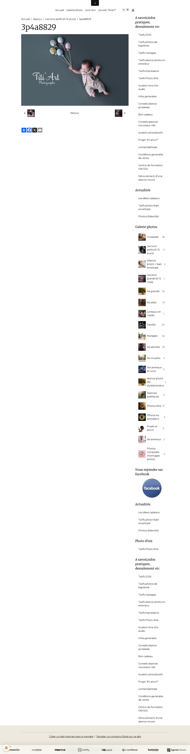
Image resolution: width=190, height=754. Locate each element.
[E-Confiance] (129, 750)
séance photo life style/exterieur (157, 382)
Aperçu (37, 19)
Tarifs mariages (147, 53)
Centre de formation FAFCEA (150, 167)
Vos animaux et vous (156, 369)
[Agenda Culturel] (176, 750)
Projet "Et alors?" (148, 140)
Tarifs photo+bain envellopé (148, 207)
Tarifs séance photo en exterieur (151, 62)
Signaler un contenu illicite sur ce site (118, 736)
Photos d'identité (148, 216)
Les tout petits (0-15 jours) (60, 19)
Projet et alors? (156, 428)
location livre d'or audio (148, 87)
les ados (156, 302)
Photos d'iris (156, 406)
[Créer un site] (13, 750)
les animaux (156, 439)
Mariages (156, 335)
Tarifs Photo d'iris (148, 78)
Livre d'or (90, 10)
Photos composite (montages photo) (156, 454)
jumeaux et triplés (156, 313)
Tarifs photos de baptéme (147, 44)
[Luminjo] (153, 750)
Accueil (59, 10)
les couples (156, 358)
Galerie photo (74, 10)
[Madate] (36, 750)
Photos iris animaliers (156, 417)
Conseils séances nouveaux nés (148, 123)
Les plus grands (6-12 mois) (156, 279)
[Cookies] (6, 747)
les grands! (156, 291)
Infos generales (147, 96)
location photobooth (150, 132)
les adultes (156, 347)
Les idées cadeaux (149, 198)
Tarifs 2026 (144, 34)
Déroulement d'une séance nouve (150, 178)
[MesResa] (60, 750)
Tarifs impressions (148, 71)
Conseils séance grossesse (147, 105)
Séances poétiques (156, 395)
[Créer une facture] (106, 750)
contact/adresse (147, 147)
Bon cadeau (145, 114)
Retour (75, 113)
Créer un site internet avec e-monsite (71, 736)
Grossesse (156, 237)
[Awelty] (83, 750)
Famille (156, 324)
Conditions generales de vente (150, 156)
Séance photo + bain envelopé (156, 264)
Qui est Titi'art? (107, 10)
